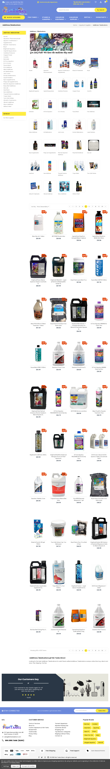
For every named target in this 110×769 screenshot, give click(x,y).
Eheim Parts (101, 17)
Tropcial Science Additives (12, 94)
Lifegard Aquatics (89, 742)
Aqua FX (86, 731)
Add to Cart (38, 241)
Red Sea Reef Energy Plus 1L (38, 629)
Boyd (5, 47)
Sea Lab (6, 88)
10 (102, 206)
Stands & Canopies (46, 18)
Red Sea (86, 724)
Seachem (87, 728)
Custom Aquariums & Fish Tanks (39, 727)
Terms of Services (34, 723)
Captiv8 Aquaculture (10, 51)
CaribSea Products (9, 53)
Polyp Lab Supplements (11, 82)
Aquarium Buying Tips (61, 725)
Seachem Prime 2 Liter (58, 367)
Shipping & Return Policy (62, 734)
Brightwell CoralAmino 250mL (38, 455)
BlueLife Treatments (10, 45)
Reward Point (33, 730)
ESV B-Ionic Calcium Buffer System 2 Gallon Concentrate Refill (99, 456)
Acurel (5, 36)
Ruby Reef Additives (10, 86)
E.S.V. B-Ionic (7, 63)
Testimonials (33, 732)
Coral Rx (6, 57)
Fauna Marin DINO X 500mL (38, 367)
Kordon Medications (10, 75)
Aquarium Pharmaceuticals (12, 38)
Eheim (94, 731)
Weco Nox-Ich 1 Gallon (38, 236)
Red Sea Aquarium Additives (12, 84)
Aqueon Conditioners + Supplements (11, 42)
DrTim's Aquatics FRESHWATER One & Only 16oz (79, 456)
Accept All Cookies (28, 766)
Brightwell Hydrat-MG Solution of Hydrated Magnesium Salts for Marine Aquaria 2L (99, 544)
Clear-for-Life (88, 735)
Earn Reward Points (98, 751)
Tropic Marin (7, 96)
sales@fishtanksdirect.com (12, 737)
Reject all (15, 766)
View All (100, 742)
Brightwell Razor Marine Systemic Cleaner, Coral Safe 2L (38, 281)
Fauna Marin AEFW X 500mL (99, 280)
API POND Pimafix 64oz (58, 236)
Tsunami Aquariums (61, 723)
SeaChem (7, 90)
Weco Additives (8, 104)
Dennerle (6, 59)
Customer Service (60, 727)
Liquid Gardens (8, 78)
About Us (31, 725)
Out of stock (38, 419)
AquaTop (96, 728)
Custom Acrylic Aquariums (47, 2)
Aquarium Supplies (73, 18)
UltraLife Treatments (10, 100)
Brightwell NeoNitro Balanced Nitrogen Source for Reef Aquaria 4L (58, 456)
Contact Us (58, 736)
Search (100, 10)
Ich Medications (8, 71)
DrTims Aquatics (9, 61)
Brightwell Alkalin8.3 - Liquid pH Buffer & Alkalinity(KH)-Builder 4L (58, 281)
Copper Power (8, 55)
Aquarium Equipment (59, 18)
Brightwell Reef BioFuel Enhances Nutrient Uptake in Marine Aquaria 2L (38, 412)
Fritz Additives (8, 67)
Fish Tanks (32, 17)
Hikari (97, 735)
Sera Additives (8, 92)
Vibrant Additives (9, 102)
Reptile (87, 17)
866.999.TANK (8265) (14, 740)
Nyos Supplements (9, 80)
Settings (6, 766)
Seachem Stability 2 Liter (38, 498)
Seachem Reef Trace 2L (99, 629)
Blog (30, 736)
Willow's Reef (7, 106)
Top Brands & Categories (62, 732)
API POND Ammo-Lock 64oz (79, 411)
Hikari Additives (8, 69)
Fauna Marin (7, 65)
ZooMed (94, 724)
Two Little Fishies (9, 98)
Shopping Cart (59, 730)
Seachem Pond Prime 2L (79, 367)
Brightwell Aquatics (9, 49)
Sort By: (33, 206)
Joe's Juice (7, 73)
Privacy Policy (33, 734)
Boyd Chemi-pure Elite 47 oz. (79, 280)
